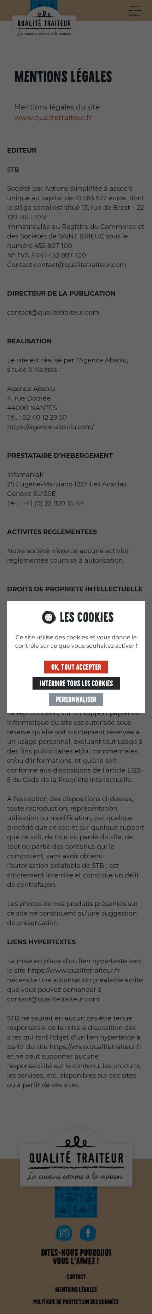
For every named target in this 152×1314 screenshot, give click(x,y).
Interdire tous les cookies (76, 683)
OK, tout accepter (76, 667)
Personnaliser (76, 699)
